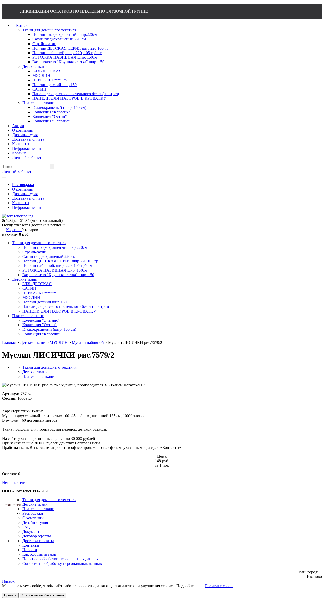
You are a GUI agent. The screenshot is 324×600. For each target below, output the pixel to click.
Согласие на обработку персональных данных (62, 563)
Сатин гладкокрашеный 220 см (49, 256)
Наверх (8, 581)
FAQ (26, 527)
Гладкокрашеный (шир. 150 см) (49, 329)
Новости (29, 550)
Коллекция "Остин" (39, 325)
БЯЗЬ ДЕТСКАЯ (37, 284)
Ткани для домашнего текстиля (39, 243)
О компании (22, 189)
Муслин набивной (88, 342)
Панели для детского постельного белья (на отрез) (65, 306)
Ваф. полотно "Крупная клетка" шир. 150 (58, 275)
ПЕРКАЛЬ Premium (39, 293)
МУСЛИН (31, 297)
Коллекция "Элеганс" (41, 320)
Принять (10, 595)
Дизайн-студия (25, 194)
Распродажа (32, 513)
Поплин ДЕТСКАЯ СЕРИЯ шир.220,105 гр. (60, 261)
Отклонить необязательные (43, 595)
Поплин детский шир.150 (44, 302)
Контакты (20, 203)
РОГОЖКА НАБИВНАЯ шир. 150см (54, 270)
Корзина (14, 229)
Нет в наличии (15, 482)
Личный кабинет (16, 171)
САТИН (29, 288)
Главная (9, 342)
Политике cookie (219, 586)
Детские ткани (24, 279)
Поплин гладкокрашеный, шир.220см (54, 247)
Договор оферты (36, 536)
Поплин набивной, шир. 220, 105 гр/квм (57, 265)
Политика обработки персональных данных (60, 559)
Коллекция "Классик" (41, 334)
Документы (32, 531)
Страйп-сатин (34, 252)
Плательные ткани (28, 316)
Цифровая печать (27, 207)
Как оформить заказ (39, 554)
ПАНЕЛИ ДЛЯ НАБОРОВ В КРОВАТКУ (59, 311)
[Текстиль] (17, 216)
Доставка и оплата (28, 198)
